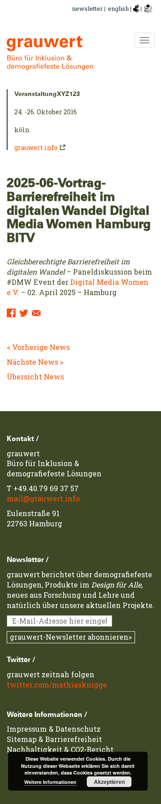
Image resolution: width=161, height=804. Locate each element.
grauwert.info (36, 147)
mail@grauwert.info (43, 498)
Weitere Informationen (50, 782)
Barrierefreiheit (73, 739)
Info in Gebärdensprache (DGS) (136, 8)
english (119, 8)
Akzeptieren (109, 782)
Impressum (27, 728)
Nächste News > (35, 362)
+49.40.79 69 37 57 (46, 488)
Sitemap (22, 739)
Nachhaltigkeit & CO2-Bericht (60, 749)
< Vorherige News (38, 347)
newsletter (87, 8)
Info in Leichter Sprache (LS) (148, 8)
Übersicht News (35, 376)
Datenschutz (78, 728)
